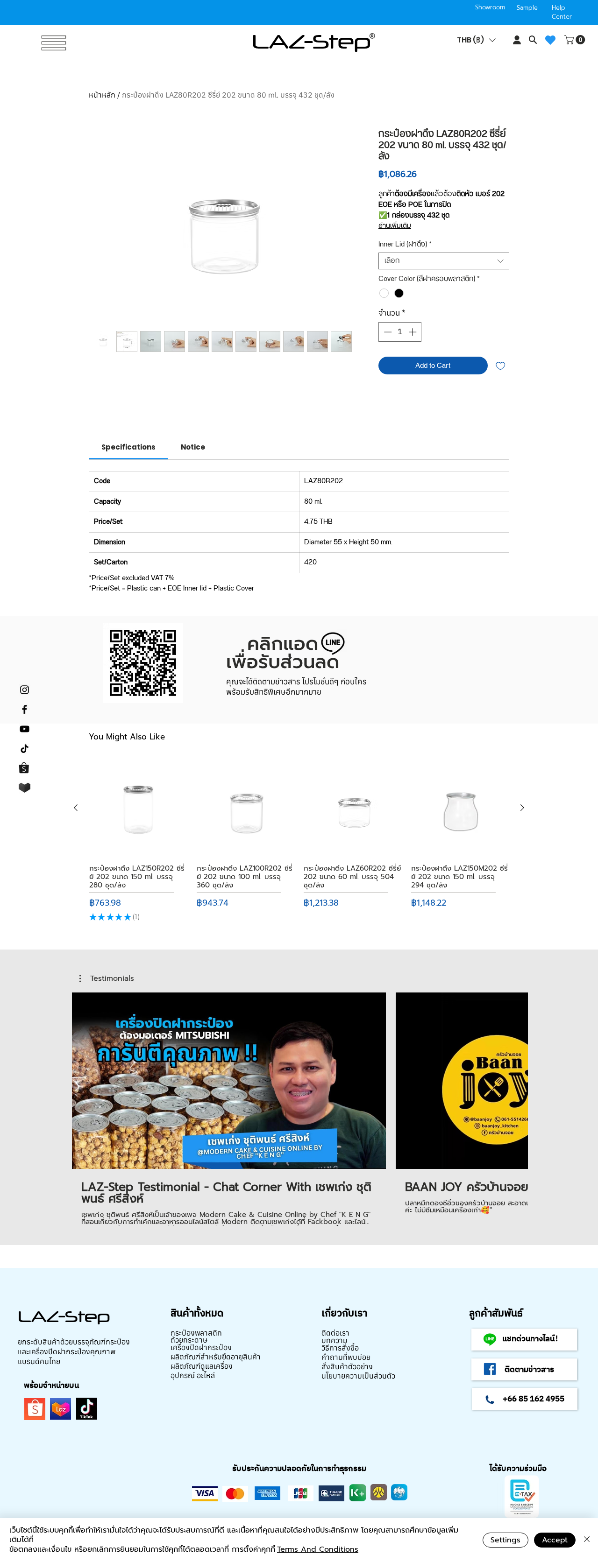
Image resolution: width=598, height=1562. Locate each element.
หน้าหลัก (102, 94)
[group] (299, 842)
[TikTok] (24, 748)
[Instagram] (24, 690)
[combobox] (443, 261)
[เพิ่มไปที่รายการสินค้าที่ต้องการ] (500, 366)
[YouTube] (24, 729)
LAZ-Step (311, 41)
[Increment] (413, 332)
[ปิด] (586, 1540)
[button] (476, 39)
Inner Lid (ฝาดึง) (405, 244)
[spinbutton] (400, 332)
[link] (128, 447)
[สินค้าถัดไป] (522, 807)
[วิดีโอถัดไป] (515, 1079)
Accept (555, 1540)
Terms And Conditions (317, 1549)
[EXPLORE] (53, 42)
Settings (505, 1540)
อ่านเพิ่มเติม (394, 226)
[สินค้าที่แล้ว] (75, 807)
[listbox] (476, 39)
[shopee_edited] (24, 768)
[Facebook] (24, 709)
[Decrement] (387, 332)
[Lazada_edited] (24, 788)
